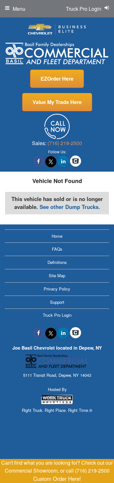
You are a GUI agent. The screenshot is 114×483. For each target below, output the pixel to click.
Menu (19, 8)
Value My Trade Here (57, 102)
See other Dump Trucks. (70, 207)
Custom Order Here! (57, 478)
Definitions (57, 262)
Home (57, 236)
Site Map (57, 275)
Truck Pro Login (57, 315)
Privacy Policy (57, 289)
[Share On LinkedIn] (63, 161)
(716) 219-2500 (65, 143)
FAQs (57, 249)
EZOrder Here (57, 78)
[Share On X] (50, 161)
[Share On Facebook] (38, 161)
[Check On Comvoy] (75, 161)
